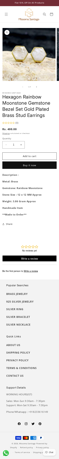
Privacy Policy (17, 360)
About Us (13, 345)
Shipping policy (40, 452)
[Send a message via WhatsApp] (6, 453)
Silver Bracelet (18, 317)
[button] (6, 14)
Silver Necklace (18, 324)
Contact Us (15, 375)
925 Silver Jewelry (20, 301)
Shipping (6, 133)
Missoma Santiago (27, 443)
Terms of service (22, 452)
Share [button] (9, 223)
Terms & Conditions (21, 368)
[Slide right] (36, 86)
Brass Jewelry (17, 294)
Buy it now (29, 165)
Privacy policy (42, 447)
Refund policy (26, 447)
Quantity (6, 138)
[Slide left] (22, 86)
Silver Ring (14, 309)
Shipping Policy (18, 352)
